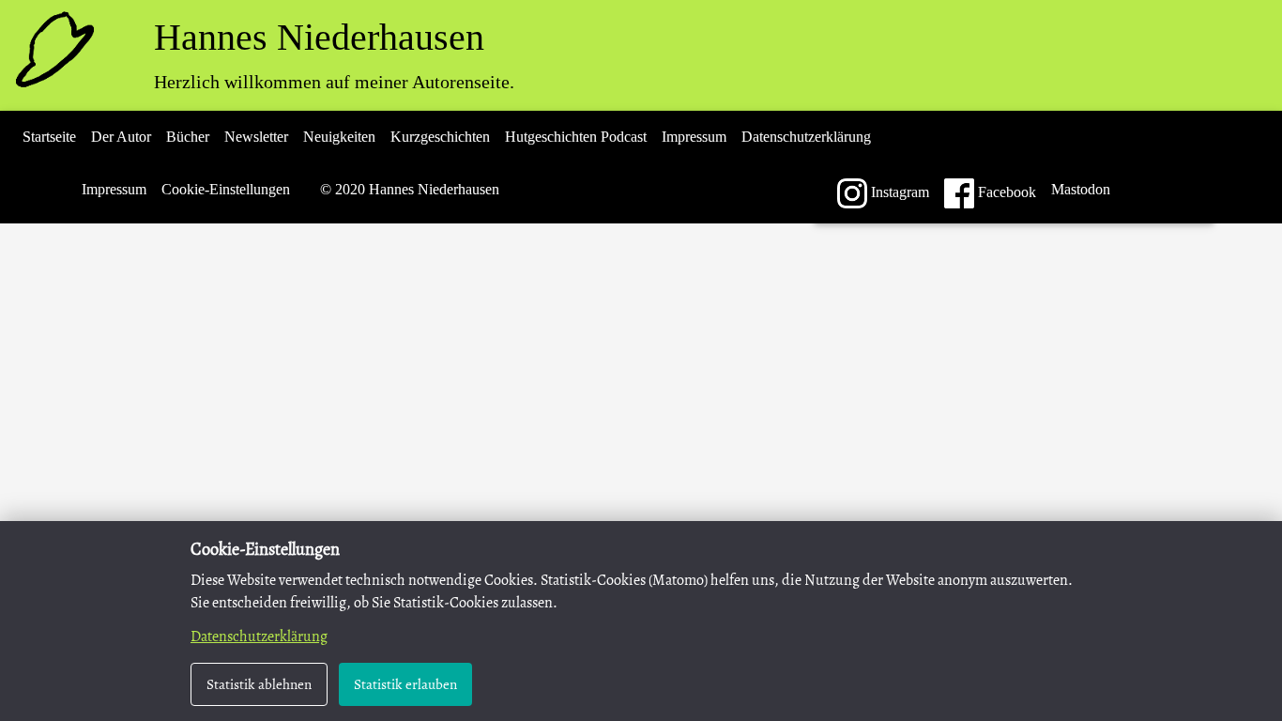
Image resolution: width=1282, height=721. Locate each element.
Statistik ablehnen (259, 684)
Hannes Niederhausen (319, 37)
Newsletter (256, 137)
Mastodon (1080, 189)
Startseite (49, 137)
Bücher (187, 137)
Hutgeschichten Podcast (576, 137)
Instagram (898, 192)
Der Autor (121, 137)
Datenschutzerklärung (806, 137)
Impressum (694, 137)
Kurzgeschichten (440, 137)
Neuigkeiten (339, 137)
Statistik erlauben (405, 684)
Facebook (1005, 192)
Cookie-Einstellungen (225, 189)
